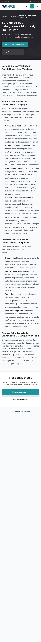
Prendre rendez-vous (21, 392)
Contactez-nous (14, 52)
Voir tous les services (22, 412)
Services (13, 16)
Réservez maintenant (16, 45)
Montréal (4, 16)
